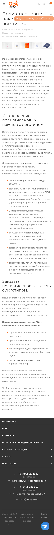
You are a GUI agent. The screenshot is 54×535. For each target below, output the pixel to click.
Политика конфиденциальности (22, 442)
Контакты (8, 435)
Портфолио (9, 421)
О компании (10, 464)
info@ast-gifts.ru (29, 499)
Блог (5, 428)
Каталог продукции (14, 449)
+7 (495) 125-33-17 (28, 475)
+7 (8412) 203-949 (28, 488)
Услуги (6, 457)
